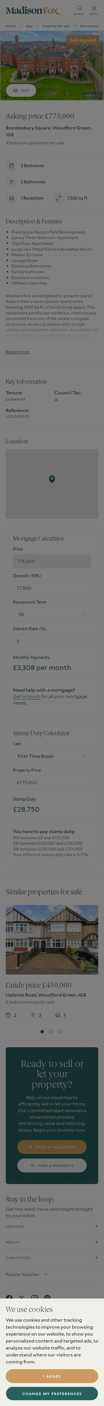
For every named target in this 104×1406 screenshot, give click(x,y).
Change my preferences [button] (52, 1393)
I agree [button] (52, 1376)
